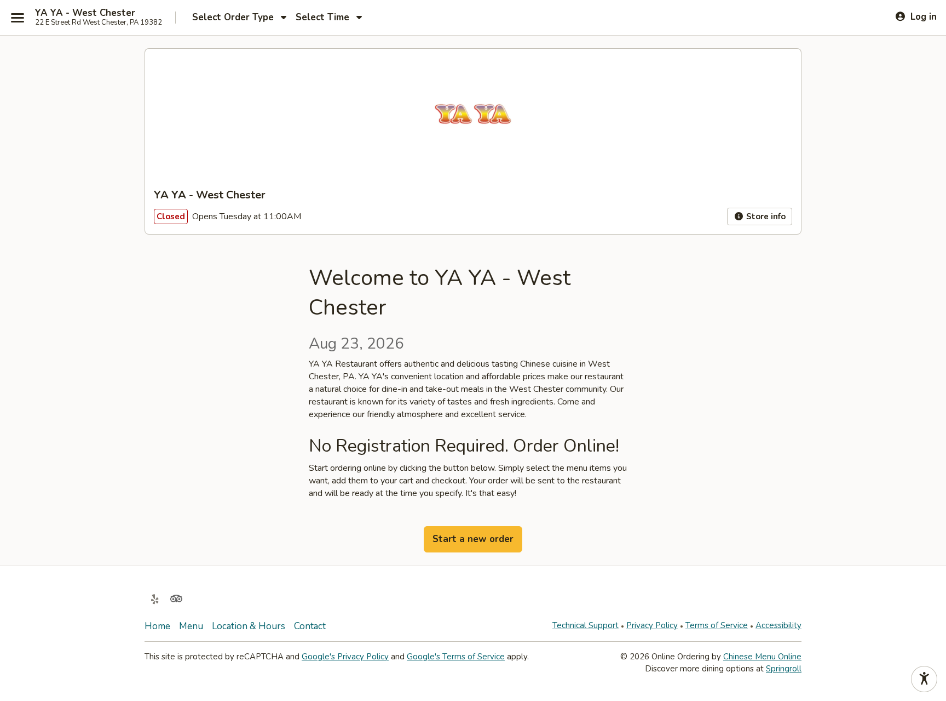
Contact (310, 626)
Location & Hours (248, 626)
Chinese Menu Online (762, 656)
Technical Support (585, 625)
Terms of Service (716, 625)
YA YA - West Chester (85, 13)
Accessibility (778, 625)
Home (157, 626)
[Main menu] (17, 17)
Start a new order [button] (473, 539)
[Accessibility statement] (924, 679)
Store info (765, 216)
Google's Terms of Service (456, 656)
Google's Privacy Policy (345, 656)
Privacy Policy (652, 625)
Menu (191, 626)
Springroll (783, 668)
